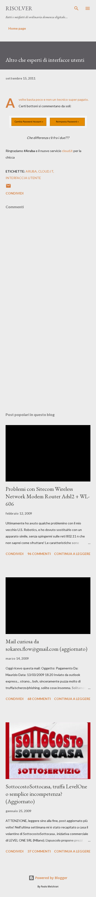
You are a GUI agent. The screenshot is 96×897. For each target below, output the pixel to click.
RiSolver (19, 8)
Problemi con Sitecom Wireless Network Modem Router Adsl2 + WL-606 (48, 496)
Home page (17, 28)
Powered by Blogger (50, 878)
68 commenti (39, 699)
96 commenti (39, 554)
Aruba (31, 171)
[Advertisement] (48, 364)
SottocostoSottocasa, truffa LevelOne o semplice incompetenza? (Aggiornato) (46, 794)
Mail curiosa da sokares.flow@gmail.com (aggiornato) (46, 645)
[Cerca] (76, 8)
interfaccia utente (23, 178)
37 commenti (39, 851)
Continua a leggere (72, 554)
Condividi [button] (15, 193)
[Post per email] (8, 187)
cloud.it (67, 151)
